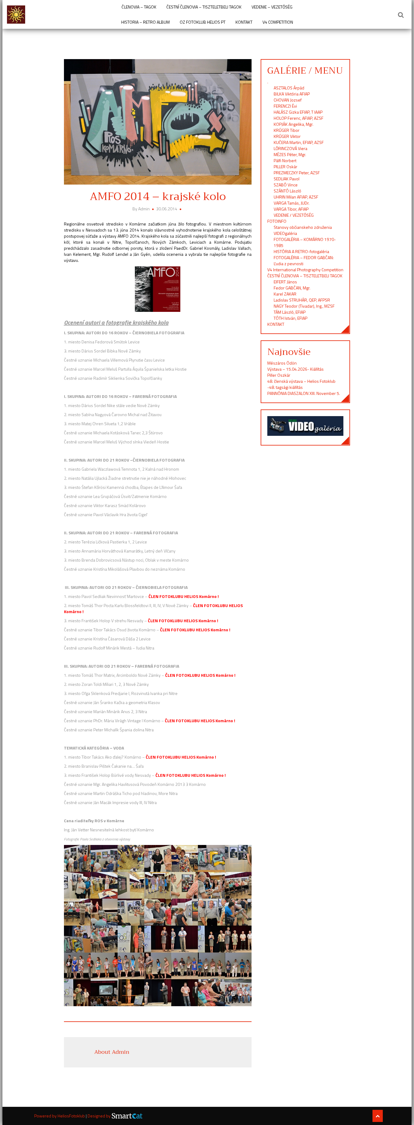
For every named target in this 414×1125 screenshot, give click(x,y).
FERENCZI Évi (285, 106)
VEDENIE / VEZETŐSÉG (294, 215)
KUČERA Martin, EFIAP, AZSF (299, 142)
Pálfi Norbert (285, 160)
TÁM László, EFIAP (289, 312)
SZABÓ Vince (286, 185)
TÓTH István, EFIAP (290, 318)
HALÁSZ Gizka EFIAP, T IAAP (298, 112)
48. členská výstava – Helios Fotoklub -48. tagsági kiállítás (301, 384)
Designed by (100, 1116)
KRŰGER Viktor (287, 136)
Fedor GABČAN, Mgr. (292, 288)
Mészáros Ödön (282, 363)
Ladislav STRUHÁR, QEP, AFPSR (302, 300)
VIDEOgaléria (285, 233)
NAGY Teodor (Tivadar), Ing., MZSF (304, 306)
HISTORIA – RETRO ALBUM (145, 22)
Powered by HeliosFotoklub (60, 1116)
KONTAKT (243, 22)
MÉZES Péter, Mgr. (290, 154)
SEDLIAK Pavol (286, 178)
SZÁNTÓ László (287, 191)
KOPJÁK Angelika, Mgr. (293, 124)
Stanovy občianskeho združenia (303, 227)
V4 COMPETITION (277, 22)
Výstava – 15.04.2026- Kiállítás (295, 369)
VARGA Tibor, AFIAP (291, 209)
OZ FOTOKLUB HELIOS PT (202, 22)
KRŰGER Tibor (286, 130)
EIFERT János (285, 282)
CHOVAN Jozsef (288, 100)
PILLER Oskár (285, 166)
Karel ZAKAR (285, 294)
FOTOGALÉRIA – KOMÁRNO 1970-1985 (305, 242)
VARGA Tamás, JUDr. (291, 203)
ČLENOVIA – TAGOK (139, 7)
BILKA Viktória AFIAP (292, 94)
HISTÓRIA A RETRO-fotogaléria (301, 251)
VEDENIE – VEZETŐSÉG (272, 7)
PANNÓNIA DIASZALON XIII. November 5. (303, 393)
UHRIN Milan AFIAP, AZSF (296, 197)
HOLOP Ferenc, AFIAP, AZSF (298, 118)
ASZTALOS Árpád (289, 88)
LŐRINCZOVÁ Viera (290, 148)
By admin (141, 208)
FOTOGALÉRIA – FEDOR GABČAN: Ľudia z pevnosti (304, 260)
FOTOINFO (276, 221)
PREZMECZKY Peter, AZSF (297, 172)
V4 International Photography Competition (305, 269)
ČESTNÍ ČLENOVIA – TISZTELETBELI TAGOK (204, 7)
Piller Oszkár (278, 375)
